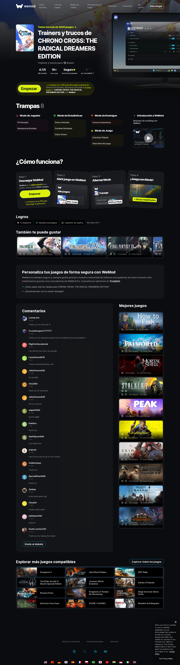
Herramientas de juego (94, 6)
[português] (93, 662)
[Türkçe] (107, 662)
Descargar (156, 6)
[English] (45, 662)
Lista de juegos (58, 6)
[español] (72, 662)
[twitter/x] (85, 652)
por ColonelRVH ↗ (87, 73)
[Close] (175, 621)
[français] (79, 662)
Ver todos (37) (93, 223)
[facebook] (95, 651)
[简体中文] (52, 662)
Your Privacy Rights (166, 658)
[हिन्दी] (114, 662)
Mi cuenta (141, 6)
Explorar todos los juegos (147, 561)
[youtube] (105, 651)
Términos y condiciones (71, 641)
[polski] (86, 662)
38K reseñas (42, 73)
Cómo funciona (42, 6)
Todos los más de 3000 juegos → (57, 27)
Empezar (29, 88)
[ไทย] (134, 662)
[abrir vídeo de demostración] (148, 138)
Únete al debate (34, 544)
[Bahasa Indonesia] (120, 662)
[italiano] (127, 662)
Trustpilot (115, 281)
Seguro (68, 69)
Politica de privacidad (95, 641)
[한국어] (66, 662)
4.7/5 (42, 69)
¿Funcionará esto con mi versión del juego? (44, 291)
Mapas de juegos (74, 6)
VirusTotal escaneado (69, 73)
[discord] (74, 651)
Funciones (112, 6)
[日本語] (100, 662)
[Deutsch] (59, 662)
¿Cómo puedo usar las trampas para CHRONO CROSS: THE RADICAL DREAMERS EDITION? (67, 287)
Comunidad (127, 6)
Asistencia (114, 641)
